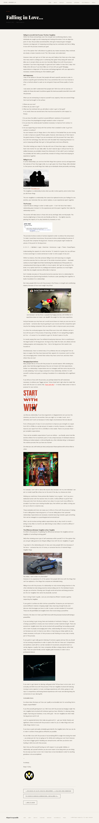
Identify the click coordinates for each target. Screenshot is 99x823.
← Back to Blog (30, 802)
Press (93, 2)
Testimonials (86, 2)
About (55, 2)
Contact (61, 2)
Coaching (69, 2)
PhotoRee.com (35, 188)
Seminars (76, 2)
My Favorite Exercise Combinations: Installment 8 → (42, 796)
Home (50, 2)
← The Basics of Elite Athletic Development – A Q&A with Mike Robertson (48, 791)
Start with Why (49, 384)
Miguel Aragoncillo (10, 2)
